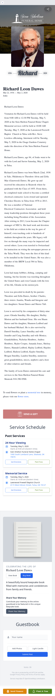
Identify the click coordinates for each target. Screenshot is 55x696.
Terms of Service (34, 674)
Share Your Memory (16, 611)
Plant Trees (39, 462)
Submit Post (27, 654)
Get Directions (16, 462)
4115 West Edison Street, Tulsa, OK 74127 (28, 485)
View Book (12, 575)
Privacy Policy (20, 674)
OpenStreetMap (30, 679)
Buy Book (27, 575)
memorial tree (34, 392)
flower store (23, 396)
